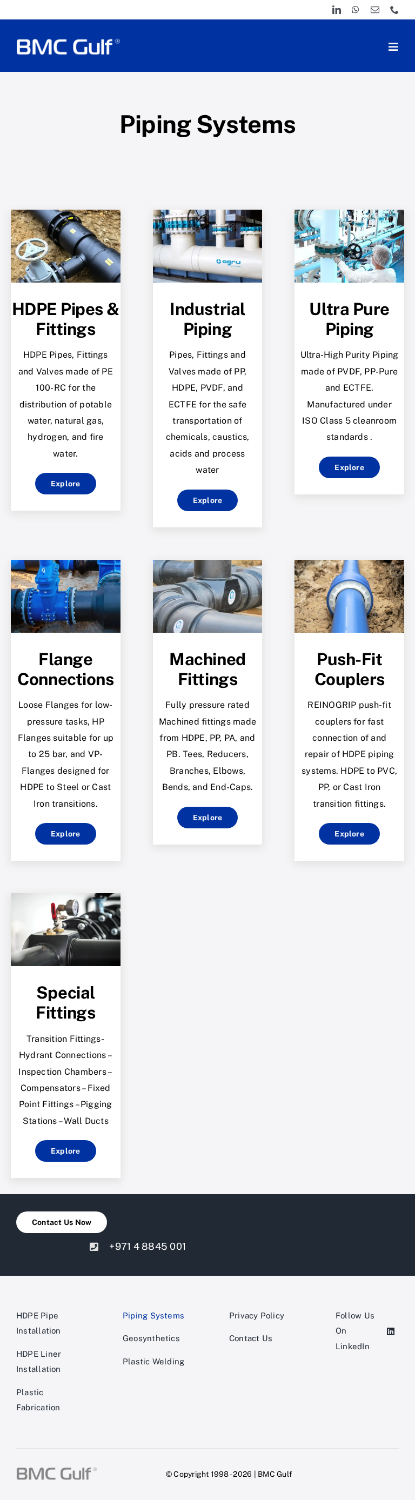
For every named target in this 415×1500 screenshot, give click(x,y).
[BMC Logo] (68, 40)
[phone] (394, 9)
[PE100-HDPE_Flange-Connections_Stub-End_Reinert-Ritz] (66, 564)
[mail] (375, 9)
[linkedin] (336, 9)
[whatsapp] (355, 9)
